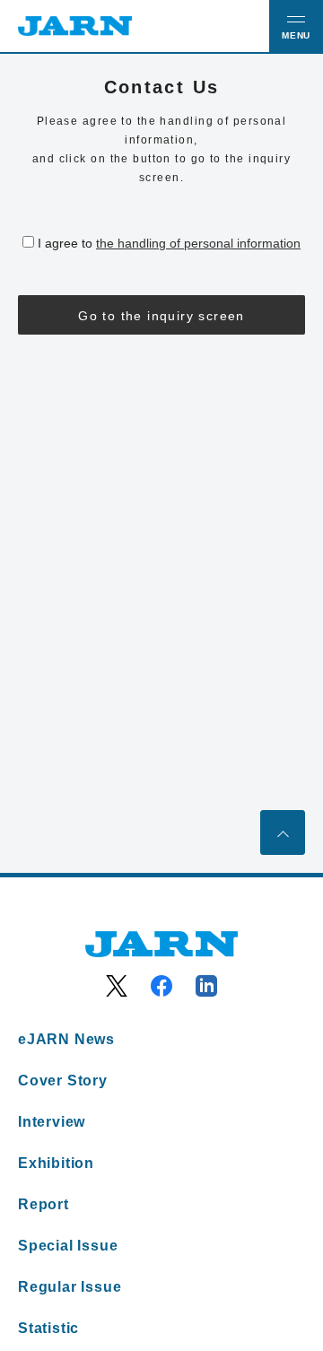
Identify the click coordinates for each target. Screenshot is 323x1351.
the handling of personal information (198, 243)
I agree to (169, 243)
